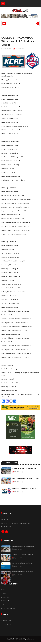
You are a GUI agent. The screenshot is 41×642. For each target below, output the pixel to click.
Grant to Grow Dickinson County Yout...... (24, 554)
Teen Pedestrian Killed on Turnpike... (23, 571)
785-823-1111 (7, 527)
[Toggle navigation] (3, 3)
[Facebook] (2, 532)
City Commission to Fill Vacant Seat (24, 468)
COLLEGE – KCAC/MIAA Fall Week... (24, 488)
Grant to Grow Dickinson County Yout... (25, 478)
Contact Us (4, 519)
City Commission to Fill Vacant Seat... (23, 546)
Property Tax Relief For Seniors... (22, 563)
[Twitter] (6, 532)
